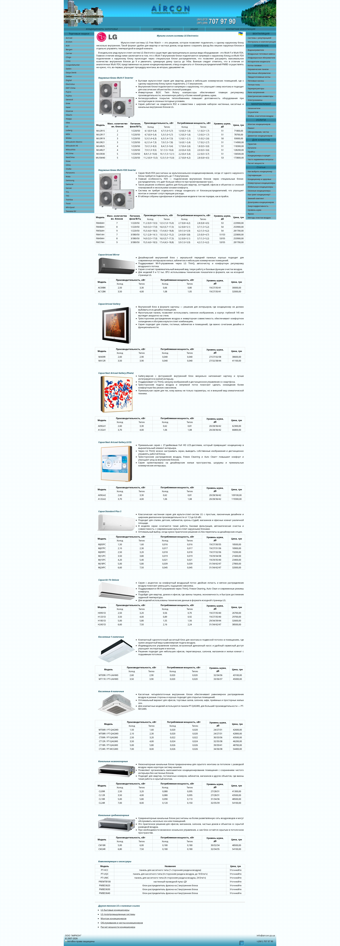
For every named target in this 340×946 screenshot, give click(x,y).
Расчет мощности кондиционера (118, 927)
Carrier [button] (69, 53)
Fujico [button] (68, 92)
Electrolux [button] (70, 84)
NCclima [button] (69, 153)
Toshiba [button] (69, 199)
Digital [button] (69, 80)
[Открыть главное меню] (69, 21)
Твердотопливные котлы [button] (259, 77)
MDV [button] (68, 134)
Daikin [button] (68, 68)
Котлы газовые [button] (255, 65)
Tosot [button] (68, 203)
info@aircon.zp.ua (266, 935)
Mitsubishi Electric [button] (74, 142)
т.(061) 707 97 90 (265, 941)
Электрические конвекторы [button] (260, 96)
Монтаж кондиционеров (113, 918)
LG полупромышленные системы (118, 914)
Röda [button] (68, 176)
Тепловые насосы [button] (256, 81)
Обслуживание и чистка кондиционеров (122, 922)
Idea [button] (68, 122)
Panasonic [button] (70, 172)
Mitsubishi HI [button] (72, 145)
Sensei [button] (69, 188)
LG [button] (67, 126)
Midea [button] (68, 138)
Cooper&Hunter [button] (73, 65)
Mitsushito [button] (70, 149)
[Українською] (240, 34)
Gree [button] (68, 103)
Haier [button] (68, 107)
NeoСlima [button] (70, 157)
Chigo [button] (68, 57)
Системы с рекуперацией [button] (259, 38)
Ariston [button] (69, 41)
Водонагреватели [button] (256, 50)
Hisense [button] (69, 111)
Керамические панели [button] (258, 69)
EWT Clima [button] (70, 88)
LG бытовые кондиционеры (115, 910)
